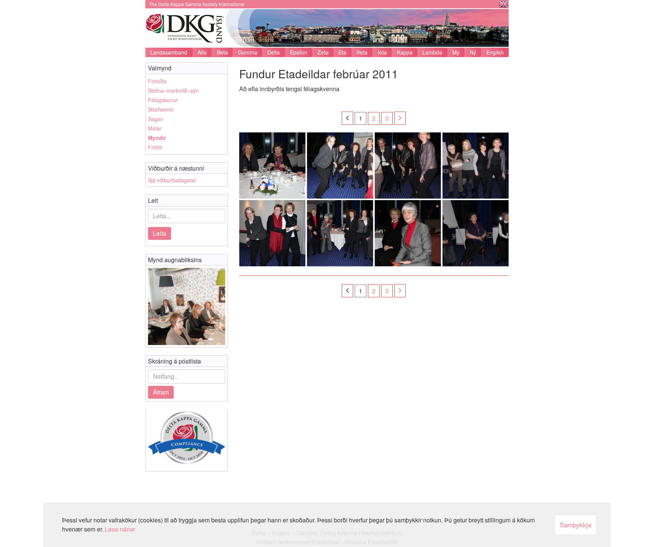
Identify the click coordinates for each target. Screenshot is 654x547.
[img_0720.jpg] (340, 165)
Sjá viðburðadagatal (172, 180)
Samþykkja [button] (575, 524)
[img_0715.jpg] (408, 233)
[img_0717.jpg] (272, 233)
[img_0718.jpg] (475, 165)
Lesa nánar (120, 529)
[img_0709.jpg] (272, 165)
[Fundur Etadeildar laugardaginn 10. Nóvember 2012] (186, 306)
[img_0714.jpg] (475, 233)
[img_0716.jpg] (340, 233)
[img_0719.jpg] (408, 165)
